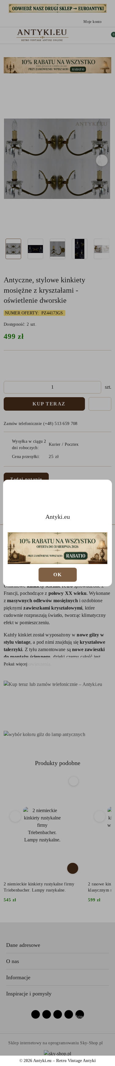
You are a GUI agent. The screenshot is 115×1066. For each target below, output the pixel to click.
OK (57, 574)
